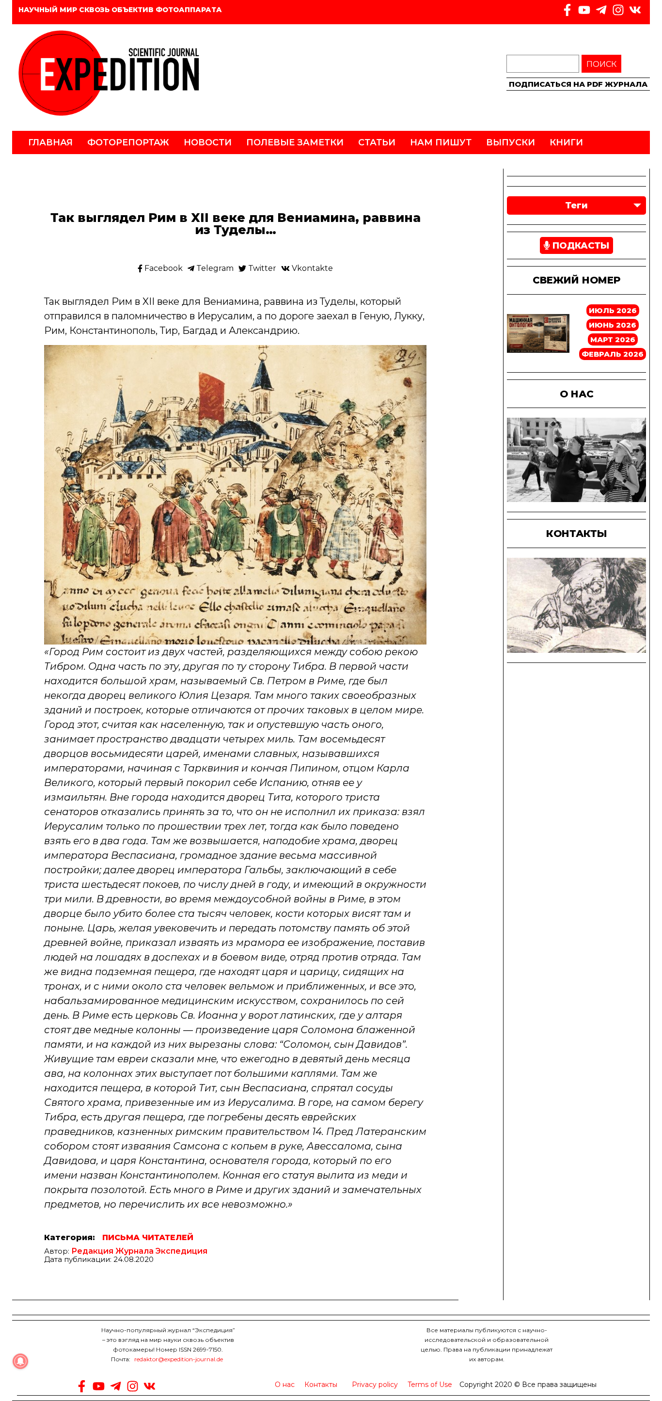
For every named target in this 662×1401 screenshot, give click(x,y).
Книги (566, 142)
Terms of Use (430, 1384)
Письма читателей (147, 1238)
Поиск (601, 64)
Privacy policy (375, 1384)
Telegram (214, 268)
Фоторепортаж (128, 142)
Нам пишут (441, 142)
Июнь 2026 (612, 325)
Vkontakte (311, 268)
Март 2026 (612, 339)
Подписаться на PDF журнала (578, 84)
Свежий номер (576, 280)
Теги (576, 205)
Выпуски (510, 142)
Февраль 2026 (613, 354)
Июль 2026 (613, 310)
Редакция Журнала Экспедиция (139, 1251)
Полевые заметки (295, 142)
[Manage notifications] (20, 1361)
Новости (208, 142)
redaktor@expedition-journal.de (178, 1359)
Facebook (162, 268)
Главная (50, 142)
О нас (285, 1384)
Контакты (320, 1384)
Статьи (376, 142)
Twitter (261, 268)
